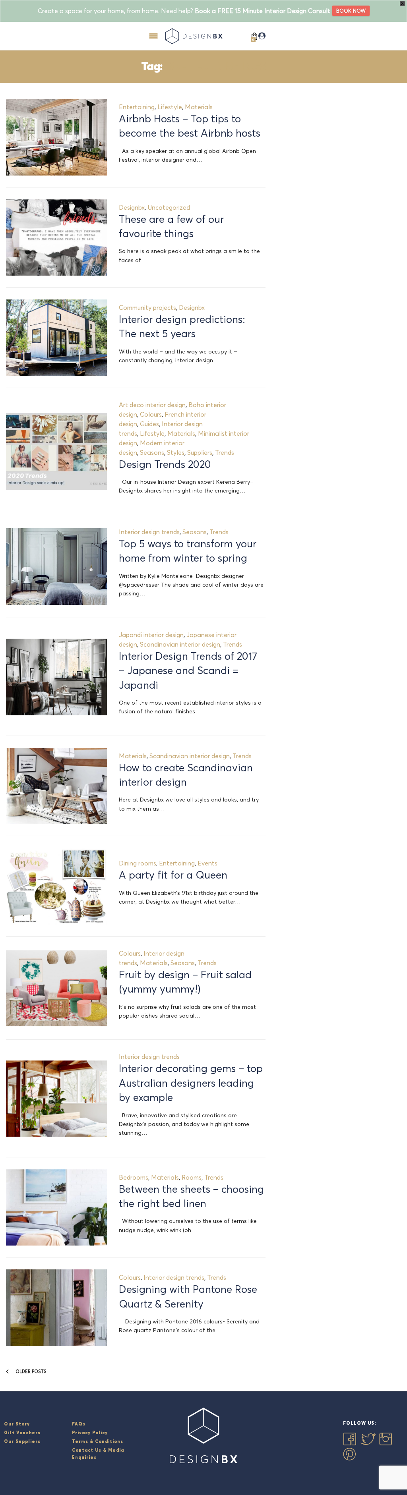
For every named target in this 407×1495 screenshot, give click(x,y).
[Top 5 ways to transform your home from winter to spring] (56, 566)
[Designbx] (195, 36)
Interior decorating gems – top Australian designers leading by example (191, 1083)
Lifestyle (169, 107)
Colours (151, 414)
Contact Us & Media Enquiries (98, 1453)
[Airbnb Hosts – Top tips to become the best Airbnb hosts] (56, 137)
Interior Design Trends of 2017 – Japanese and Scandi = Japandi (188, 670)
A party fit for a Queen (173, 875)
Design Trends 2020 (165, 464)
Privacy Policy (90, 1432)
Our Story (17, 1424)
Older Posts (30, 1371)
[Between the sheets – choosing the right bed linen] (56, 1207)
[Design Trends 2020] (56, 451)
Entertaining (137, 107)
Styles (175, 452)
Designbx (132, 207)
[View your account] (262, 36)
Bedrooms (133, 1177)
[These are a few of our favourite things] (56, 237)
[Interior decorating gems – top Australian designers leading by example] (56, 1098)
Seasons (152, 452)
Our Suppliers (22, 1441)
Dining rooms (137, 863)
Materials (199, 107)
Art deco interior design (152, 405)
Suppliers (199, 452)
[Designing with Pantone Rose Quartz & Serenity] (56, 1307)
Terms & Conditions (97, 1441)
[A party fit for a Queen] (56, 886)
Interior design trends (149, 532)
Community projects (147, 307)
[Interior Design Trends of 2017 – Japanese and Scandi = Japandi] (56, 677)
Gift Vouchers (22, 1432)
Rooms (192, 1177)
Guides (149, 424)
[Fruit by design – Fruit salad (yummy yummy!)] (56, 988)
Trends (224, 452)
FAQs (78, 1424)
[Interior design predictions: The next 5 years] (56, 337)
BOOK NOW (351, 11)
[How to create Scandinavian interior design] (56, 786)
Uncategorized (168, 207)
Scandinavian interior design (180, 644)
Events (207, 863)
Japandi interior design (151, 635)
